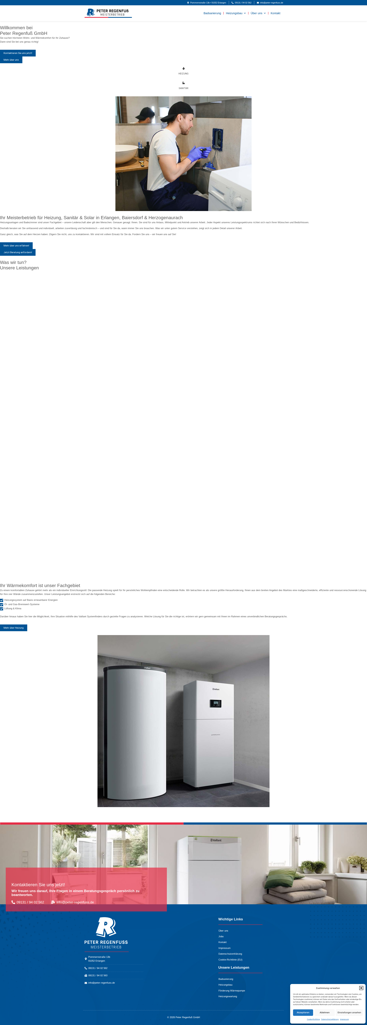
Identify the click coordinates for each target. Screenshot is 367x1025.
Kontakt (275, 13)
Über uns (256, 13)
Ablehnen (325, 1012)
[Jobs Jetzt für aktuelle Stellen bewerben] (183, 383)
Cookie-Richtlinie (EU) (230, 959)
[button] (361, 988)
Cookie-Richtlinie (313, 1019)
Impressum (344, 1019)
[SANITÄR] (183, 83)
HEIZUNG (183, 73)
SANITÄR (183, 88)
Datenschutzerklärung (330, 1019)
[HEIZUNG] (183, 68)
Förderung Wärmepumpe (231, 990)
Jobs (221, 936)
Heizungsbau (234, 13)
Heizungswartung (227, 996)
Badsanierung (212, 13)
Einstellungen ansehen (349, 1012)
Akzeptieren (303, 1012)
